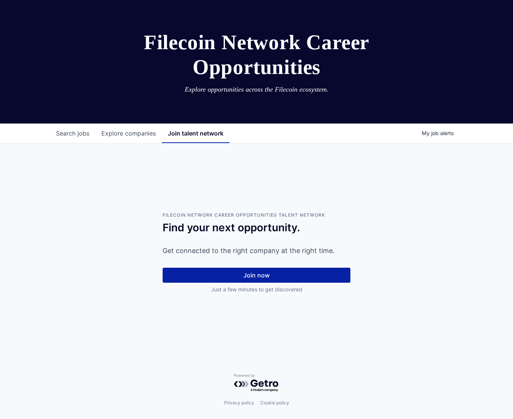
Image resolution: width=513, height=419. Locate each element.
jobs (72, 133)
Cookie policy (274, 402)
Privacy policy (239, 402)
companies (128, 133)
